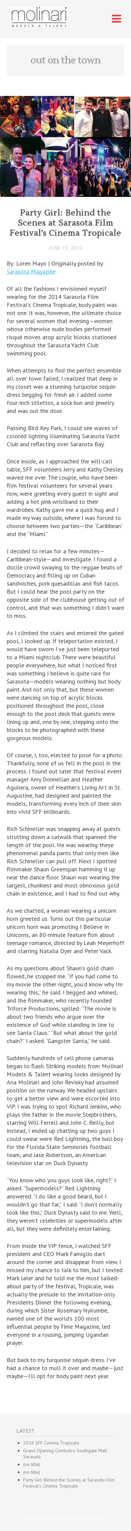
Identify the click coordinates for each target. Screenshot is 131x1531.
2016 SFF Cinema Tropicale (51, 1443)
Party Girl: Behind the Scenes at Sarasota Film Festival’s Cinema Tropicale (65, 223)
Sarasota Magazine (31, 271)
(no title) (31, 1464)
